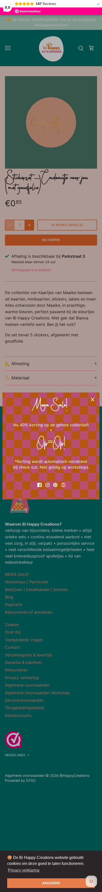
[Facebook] (39, 484)
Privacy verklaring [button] (23, 870)
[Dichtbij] (92, 399)
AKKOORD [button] (51, 883)
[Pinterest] (55, 484)
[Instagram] (47, 484)
